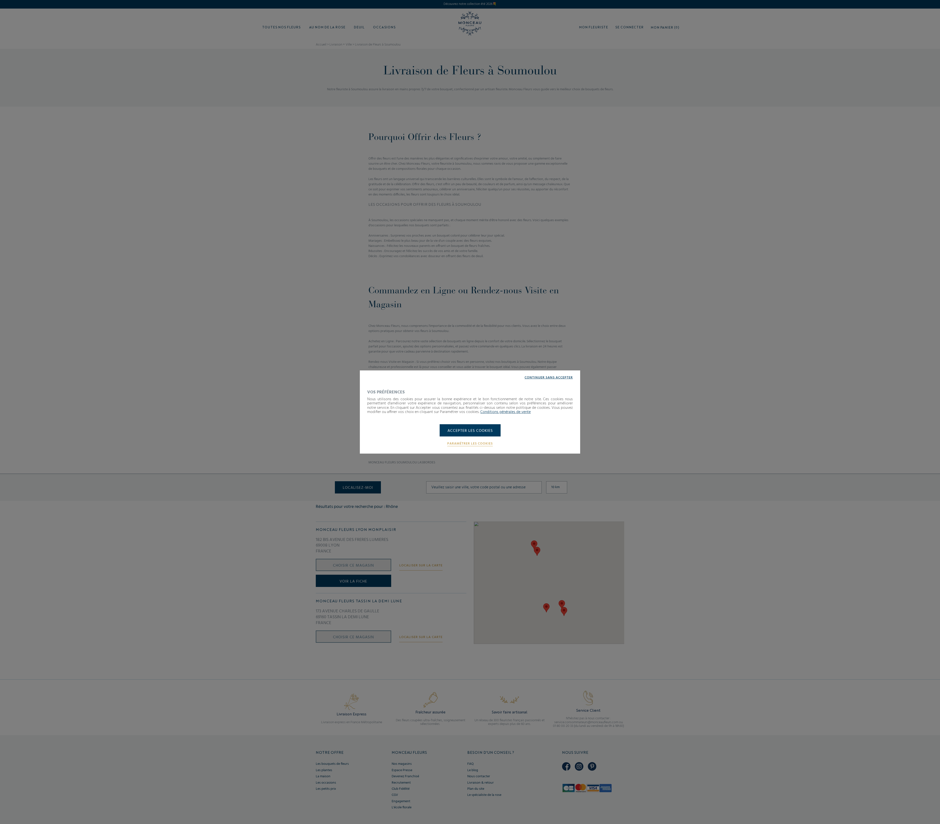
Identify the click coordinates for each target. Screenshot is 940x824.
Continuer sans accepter (549, 377)
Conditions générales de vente (505, 412)
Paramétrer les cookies (470, 443)
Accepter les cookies (470, 431)
